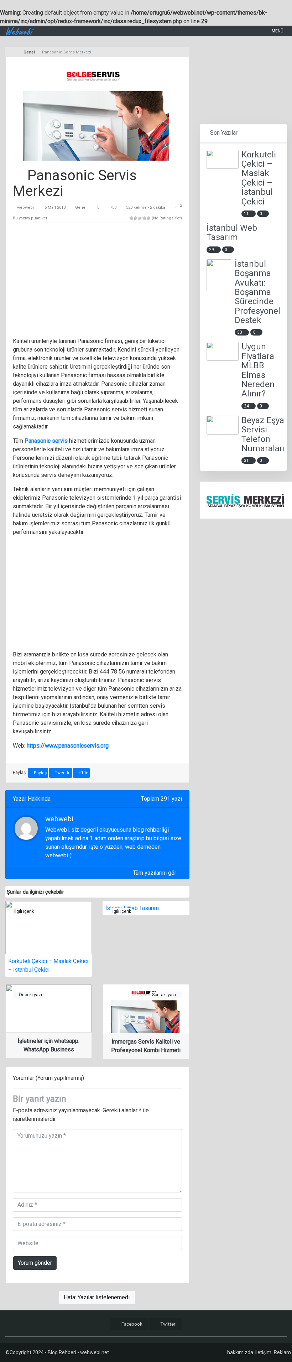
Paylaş (40, 772)
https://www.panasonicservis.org (68, 745)
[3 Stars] (140, 218)
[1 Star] (131, 218)
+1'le (83, 772)
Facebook (131, 1324)
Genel (81, 207)
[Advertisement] (97, 281)
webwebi (25, 207)
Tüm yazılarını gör (155, 872)
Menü (277, 30)
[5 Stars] (148, 218)
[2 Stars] (136, 218)
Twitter (167, 1324)
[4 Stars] (144, 218)
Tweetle (62, 772)
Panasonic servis (46, 440)
